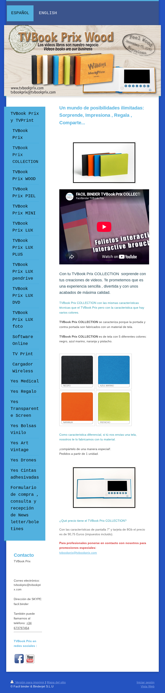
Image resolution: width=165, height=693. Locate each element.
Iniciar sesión (145, 682)
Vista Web (147, 686)
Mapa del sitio (56, 682)
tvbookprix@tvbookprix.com (78, 552)
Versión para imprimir (29, 682)
